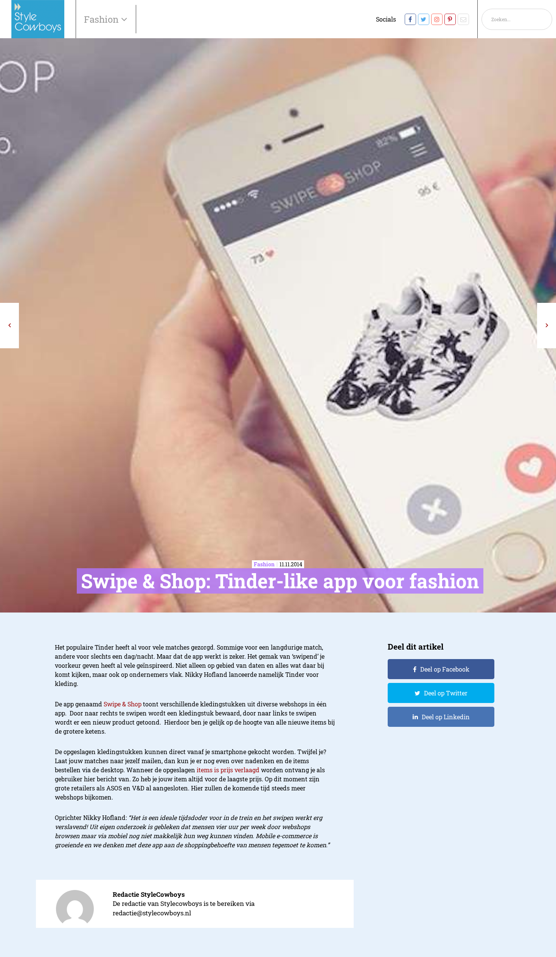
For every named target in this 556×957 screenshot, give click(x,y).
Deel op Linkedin (446, 717)
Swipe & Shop (122, 704)
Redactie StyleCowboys (149, 894)
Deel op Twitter (445, 693)
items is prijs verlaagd (228, 770)
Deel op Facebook (444, 669)
